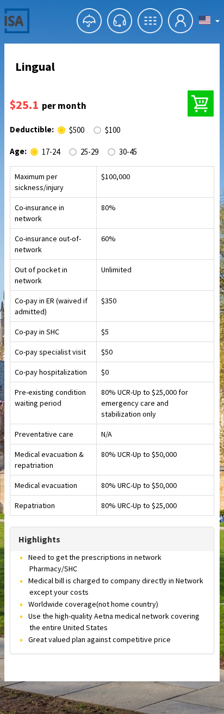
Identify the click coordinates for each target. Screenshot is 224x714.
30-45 (128, 152)
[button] (89, 20)
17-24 (51, 152)
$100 (112, 130)
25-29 (89, 152)
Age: (18, 151)
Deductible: (32, 129)
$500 (76, 130)
